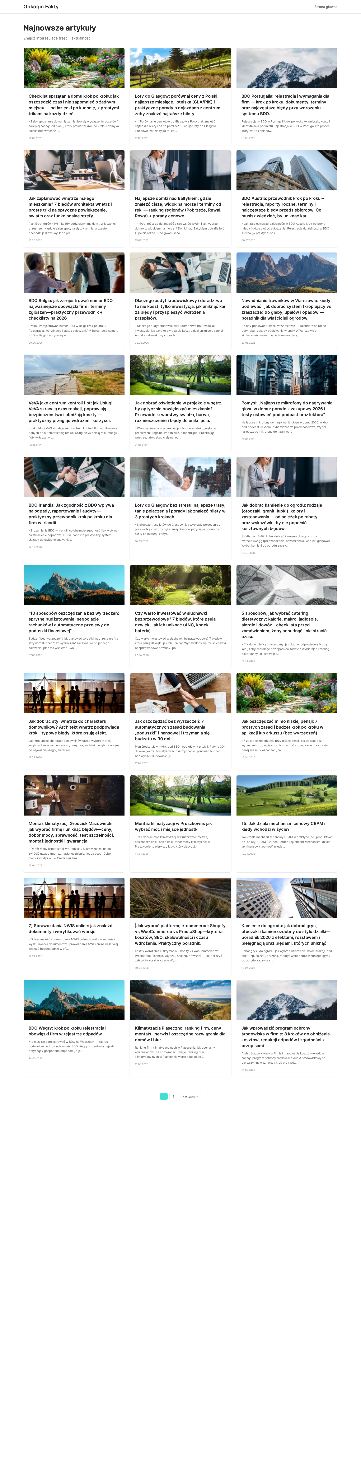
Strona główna (326, 7)
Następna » (190, 1096)
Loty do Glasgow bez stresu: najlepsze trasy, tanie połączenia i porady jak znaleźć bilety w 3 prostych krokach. (180, 511)
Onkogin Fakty (41, 7)
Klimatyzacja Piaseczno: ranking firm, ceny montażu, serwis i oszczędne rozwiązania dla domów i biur (180, 1034)
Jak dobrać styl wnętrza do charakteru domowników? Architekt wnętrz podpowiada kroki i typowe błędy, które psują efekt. (74, 727)
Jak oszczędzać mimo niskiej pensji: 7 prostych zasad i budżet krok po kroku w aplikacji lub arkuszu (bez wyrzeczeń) (282, 727)
